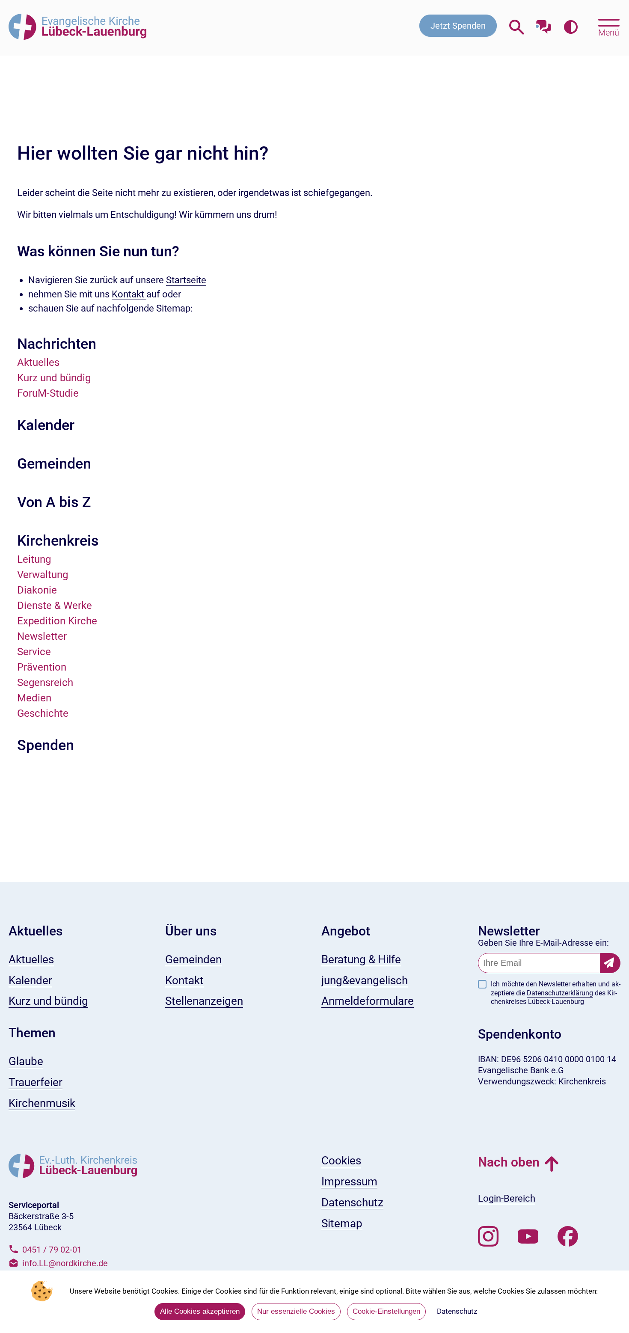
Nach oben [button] (509, 1162)
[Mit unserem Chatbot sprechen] (543, 24)
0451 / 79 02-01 (52, 1249)
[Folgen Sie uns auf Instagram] (488, 1236)
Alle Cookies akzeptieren (200, 1311)
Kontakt (129, 294)
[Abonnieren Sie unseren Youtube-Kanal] (528, 1236)
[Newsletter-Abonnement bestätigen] (610, 963)
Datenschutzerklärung (560, 993)
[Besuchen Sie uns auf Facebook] (568, 1236)
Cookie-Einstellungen (386, 1311)
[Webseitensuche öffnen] (516, 27)
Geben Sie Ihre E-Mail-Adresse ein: (543, 943)
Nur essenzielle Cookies (296, 1311)
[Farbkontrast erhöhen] (570, 27)
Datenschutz (457, 1311)
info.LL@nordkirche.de (65, 1263)
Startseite (186, 280)
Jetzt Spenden (458, 26)
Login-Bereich (506, 1198)
